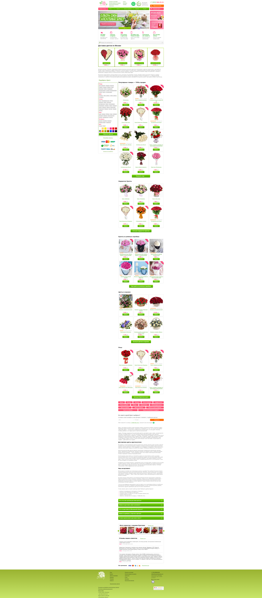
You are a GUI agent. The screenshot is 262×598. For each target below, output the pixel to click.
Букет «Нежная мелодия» (141, 100)
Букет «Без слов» (156, 198)
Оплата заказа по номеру (115, 3)
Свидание (108, 85)
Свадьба (100, 87)
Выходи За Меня (102, 90)
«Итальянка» (126, 100)
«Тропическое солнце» (141, 221)
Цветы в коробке (125, 407)
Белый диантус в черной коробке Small (156, 255)
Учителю (111, 117)
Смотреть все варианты (108, 151)
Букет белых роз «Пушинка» (141, 122)
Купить (126, 104)
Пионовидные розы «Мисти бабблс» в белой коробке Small (126, 255)
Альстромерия (112, 104)
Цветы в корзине (139, 407)
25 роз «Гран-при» (126, 122)
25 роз (121, 402)
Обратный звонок (157, 5)
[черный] (116, 131)
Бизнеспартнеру (111, 115)
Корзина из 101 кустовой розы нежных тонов (141, 332)
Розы (110, 8)
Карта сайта (101, 590)
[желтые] (105, 128)
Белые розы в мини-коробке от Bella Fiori (141, 277)
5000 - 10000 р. (107, 95)
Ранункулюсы (101, 105)
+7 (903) (157, 2)
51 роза (129, 402)
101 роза (137, 402)
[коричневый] (108, 131)
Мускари (100, 110)
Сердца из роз (106, 63)
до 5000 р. (101, 95)
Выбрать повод (102, 8)
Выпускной (101, 88)
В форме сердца (102, 122)
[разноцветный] (100, 131)
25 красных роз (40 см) (156, 122)
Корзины (137, 8)
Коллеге (100, 117)
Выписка (112, 85)
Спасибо (108, 90)
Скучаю (100, 92)
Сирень (110, 105)
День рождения (102, 85)
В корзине (109, 120)
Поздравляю (109, 88)
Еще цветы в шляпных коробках (141, 286)
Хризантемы (112, 107)
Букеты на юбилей (127, 410)
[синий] (111, 131)
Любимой (115, 114)
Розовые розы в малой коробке (126, 277)
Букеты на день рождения (155, 407)
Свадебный (108, 122)
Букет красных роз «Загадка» (125, 365)
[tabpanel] (123, 20)
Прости (104, 92)
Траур (112, 87)
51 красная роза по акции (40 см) (156, 100)
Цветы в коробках (128, 8)
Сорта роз (111, 5)
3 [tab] (126, 28)
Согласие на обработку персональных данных (108, 587)
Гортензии (109, 102)
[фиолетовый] (113, 131)
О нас (124, 1)
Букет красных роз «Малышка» (126, 387)
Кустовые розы (102, 104)
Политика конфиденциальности (105, 589)
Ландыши (115, 105)
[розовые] (111, 128)
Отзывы (124, 4)
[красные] (113, 128)
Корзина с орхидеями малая (125, 309)
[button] (123, 143)
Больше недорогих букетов (141, 231)
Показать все (150, 525)
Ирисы (107, 104)
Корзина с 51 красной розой (156, 309)
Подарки (144, 8)
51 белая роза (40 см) (126, 167)
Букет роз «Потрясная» (156, 167)
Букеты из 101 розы (155, 63)
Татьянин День (109, 92)
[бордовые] (116, 128)
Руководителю (105, 117)
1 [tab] (123, 28)
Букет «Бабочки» (126, 198)
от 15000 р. (101, 97)
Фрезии (108, 107)
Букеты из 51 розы (139, 63)
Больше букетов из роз (141, 397)
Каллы (100, 107)
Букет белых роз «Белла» (126, 144)
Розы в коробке (124, 404)
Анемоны (107, 105)
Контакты (125, 3)
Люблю (105, 88)
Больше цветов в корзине (141, 341)
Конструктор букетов (113, 4)
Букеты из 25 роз (123, 63)
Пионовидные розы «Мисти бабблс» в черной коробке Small (141, 255)
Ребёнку (107, 114)
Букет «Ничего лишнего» (141, 167)
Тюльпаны (101, 102)
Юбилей (109, 87)
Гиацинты (104, 107)
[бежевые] (103, 128)
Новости (112, 580)
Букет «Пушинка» (141, 198)
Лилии (105, 102)
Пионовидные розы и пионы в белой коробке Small (156, 277)
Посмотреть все (145, 565)
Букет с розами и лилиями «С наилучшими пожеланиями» (156, 145)
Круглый (100, 120)
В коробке (105, 120)
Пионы (111, 100)
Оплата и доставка (113, 1)
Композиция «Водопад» (125, 332)
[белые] (100, 128)
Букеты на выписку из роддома (151, 410)
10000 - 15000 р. (113, 95)
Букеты (118, 8)
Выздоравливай (113, 90)
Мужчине (105, 115)
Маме (100, 114)
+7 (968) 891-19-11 (135, 422)
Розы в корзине (147, 402)
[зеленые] (105, 131)
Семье (111, 114)
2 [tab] (124, 28)
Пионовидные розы (105, 100)
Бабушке (103, 114)
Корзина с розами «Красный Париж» (141, 310)
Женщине (101, 115)
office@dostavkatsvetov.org (157, 574)
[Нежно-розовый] (108, 128)
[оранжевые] (103, 131)
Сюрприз (105, 87)
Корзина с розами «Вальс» (156, 332)
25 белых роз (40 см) (141, 144)
